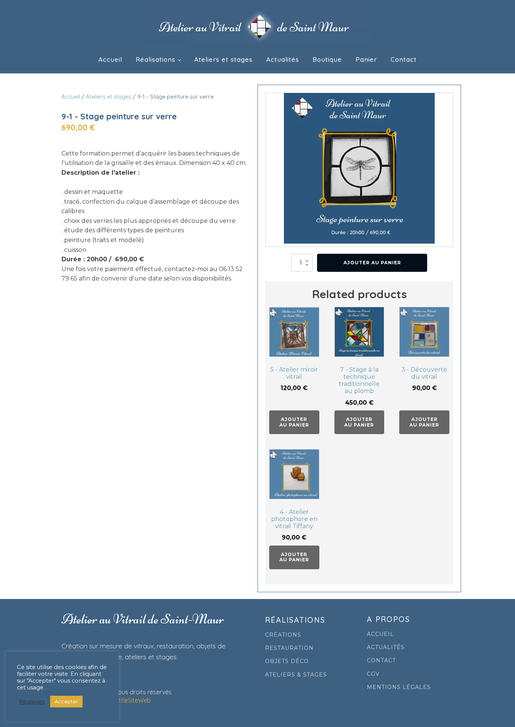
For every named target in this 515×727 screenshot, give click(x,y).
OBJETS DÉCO (287, 661)
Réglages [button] (31, 701)
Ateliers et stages (223, 59)
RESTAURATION (289, 648)
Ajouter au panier (372, 262)
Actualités (282, 59)
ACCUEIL (380, 634)
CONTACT (381, 660)
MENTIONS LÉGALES (399, 687)
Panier (366, 59)
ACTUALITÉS (386, 647)
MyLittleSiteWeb (129, 700)
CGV (373, 674)
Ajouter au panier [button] (294, 421)
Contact (404, 59)
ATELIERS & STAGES (296, 675)
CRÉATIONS (283, 635)
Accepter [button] (66, 701)
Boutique (327, 59)
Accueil (110, 59)
